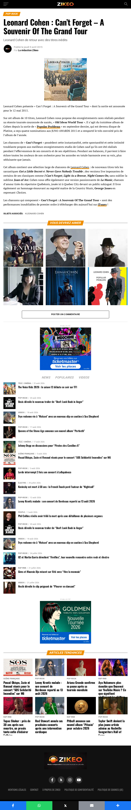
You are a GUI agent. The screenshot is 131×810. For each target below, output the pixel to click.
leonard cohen (35, 214)
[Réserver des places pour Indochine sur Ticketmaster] (65, 347)
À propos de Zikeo (51, 789)
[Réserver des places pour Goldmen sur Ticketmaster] (65, 621)
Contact (34, 789)
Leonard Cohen (80, 167)
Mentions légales (17, 789)
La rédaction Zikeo (28, 50)
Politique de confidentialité (79, 789)
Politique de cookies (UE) (110, 789)
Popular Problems (48, 126)
